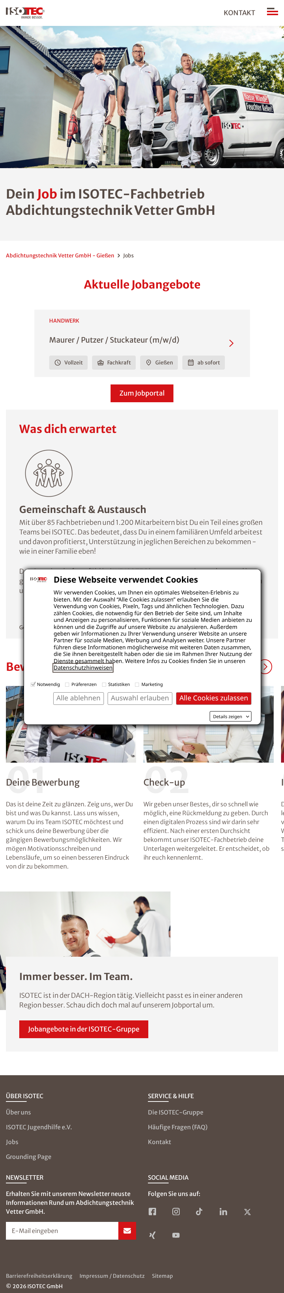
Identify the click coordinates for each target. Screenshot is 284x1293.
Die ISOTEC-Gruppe (175, 1112)
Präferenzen (84, 684)
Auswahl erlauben (140, 698)
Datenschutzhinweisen (83, 668)
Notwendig (48, 684)
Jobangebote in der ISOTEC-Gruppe (83, 1029)
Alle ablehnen (79, 698)
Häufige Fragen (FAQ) (177, 1127)
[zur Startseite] (25, 13)
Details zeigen (227, 717)
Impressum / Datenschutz (112, 1276)
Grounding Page (28, 1156)
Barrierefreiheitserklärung (39, 1276)
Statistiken (119, 684)
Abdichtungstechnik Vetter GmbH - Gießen (60, 255)
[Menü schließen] (272, 13)
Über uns (18, 1112)
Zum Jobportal (142, 393)
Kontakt (239, 13)
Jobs (12, 1142)
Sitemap (162, 1276)
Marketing (152, 684)
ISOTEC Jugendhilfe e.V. (39, 1127)
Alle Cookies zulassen (213, 698)
